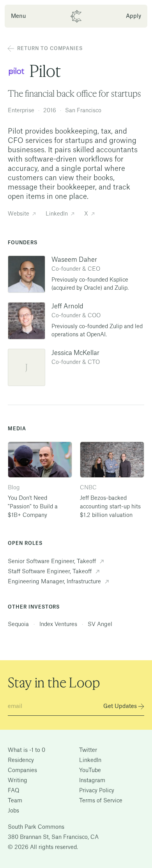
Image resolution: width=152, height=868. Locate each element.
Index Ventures (59, 624)
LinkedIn (90, 760)
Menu (18, 16)
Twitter (88, 750)
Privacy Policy (96, 790)
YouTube (90, 770)
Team (15, 801)
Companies (22, 770)
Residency (21, 760)
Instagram (92, 780)
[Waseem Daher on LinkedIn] (26, 274)
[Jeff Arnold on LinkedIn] (26, 320)
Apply (133, 16)
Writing (17, 780)
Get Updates (120, 706)
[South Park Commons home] (76, 16)
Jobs (13, 811)
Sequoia (19, 624)
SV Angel (100, 624)
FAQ (13, 790)
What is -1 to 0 (26, 750)
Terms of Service (100, 801)
